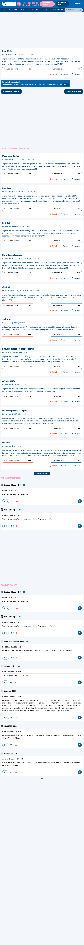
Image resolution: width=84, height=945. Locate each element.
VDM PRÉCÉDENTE (11, 92)
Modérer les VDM (62, 3)
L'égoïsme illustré (10, 156)
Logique (6, 223)
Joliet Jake (8, 510)
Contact (6, 287)
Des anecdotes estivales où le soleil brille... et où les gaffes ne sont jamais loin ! (35, 83)
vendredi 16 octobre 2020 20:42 (13, 491)
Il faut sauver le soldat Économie (18, 349)
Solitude (6, 319)
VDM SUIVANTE (74, 92)
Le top (46, 10)
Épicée (22, 10)
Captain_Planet (10, 485)
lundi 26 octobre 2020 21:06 (11, 696)
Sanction (6, 188)
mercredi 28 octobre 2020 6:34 (13, 759)
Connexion (78, 4)
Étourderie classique (12, 255)
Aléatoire (13, 10)
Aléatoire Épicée (34, 10)
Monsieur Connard (11, 642)
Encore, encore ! (42, 473)
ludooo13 (8, 666)
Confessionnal (58, 10)
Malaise (6, 443)
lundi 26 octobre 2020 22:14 (11, 732)
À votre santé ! (9, 381)
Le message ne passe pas (14, 411)
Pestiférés (7, 51)
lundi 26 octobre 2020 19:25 (11, 672)
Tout (4, 10)
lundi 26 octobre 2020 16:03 (11, 515)
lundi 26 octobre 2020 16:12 (11, 647)
